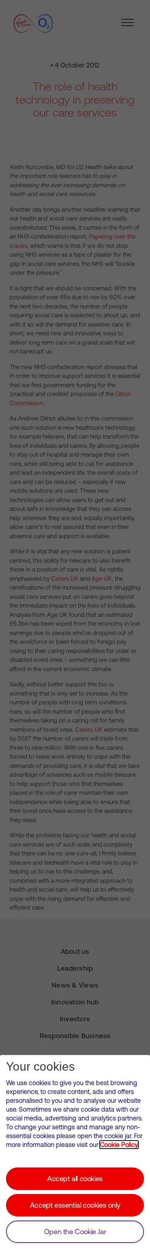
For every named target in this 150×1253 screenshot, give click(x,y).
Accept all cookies (75, 1178)
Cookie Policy (119, 1144)
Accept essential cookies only (75, 1205)
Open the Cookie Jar (75, 1231)
